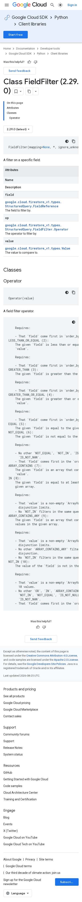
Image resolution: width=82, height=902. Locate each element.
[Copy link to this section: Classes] (27, 270)
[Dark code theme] (66, 141)
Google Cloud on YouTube (20, 837)
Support (8, 741)
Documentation (25, 48)
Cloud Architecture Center (20, 792)
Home (7, 48)
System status (13, 754)
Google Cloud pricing (16, 703)
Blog (6, 817)
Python (61, 17)
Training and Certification (20, 799)
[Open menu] (7, 5)
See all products (14, 696)
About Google (12, 859)
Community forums (16, 734)
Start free (15, 35)
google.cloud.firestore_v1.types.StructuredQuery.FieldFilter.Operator (36, 227)
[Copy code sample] (73, 141)
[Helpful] (29, 62)
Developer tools (50, 48)
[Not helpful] (35, 62)
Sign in (72, 5)
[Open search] (52, 5)
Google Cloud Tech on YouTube (24, 844)
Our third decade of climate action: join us (33, 872)
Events (7, 824)
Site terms (46, 859)
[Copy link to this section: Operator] (26, 281)
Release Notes (12, 747)
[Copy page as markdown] (29, 91)
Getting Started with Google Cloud (25, 779)
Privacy (30, 859)
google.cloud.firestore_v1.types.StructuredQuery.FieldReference (33, 204)
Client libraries (32, 24)
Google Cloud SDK (30, 17)
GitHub (7, 772)
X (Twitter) (10, 830)
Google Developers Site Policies (46, 663)
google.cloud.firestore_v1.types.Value (37, 248)
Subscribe (67, 882)
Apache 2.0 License (66, 659)
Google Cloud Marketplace (20, 709)
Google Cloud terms (19, 866)
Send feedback (19, 71)
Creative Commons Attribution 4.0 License (51, 655)
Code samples (12, 786)
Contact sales (12, 716)
